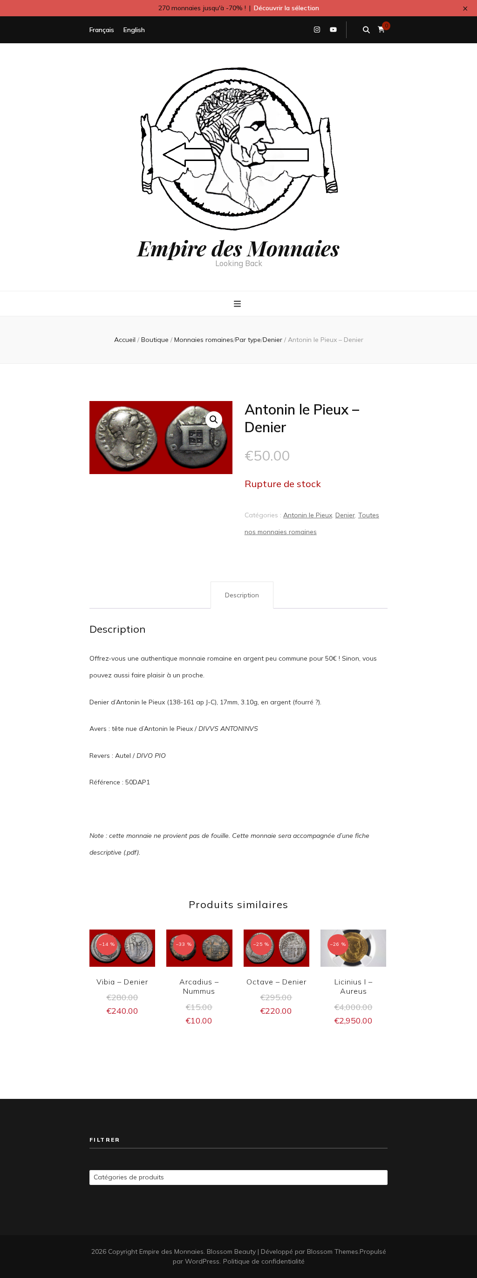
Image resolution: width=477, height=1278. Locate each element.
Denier (345, 515)
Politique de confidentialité (264, 1261)
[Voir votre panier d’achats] (381, 29)
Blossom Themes (332, 1251)
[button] (213, 419)
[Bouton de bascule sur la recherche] (366, 29)
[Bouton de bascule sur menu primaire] (238, 304)
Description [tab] (242, 595)
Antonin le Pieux (307, 515)
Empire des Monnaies (238, 247)
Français (101, 30)
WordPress (202, 1261)
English (134, 30)
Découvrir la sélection (286, 8)
